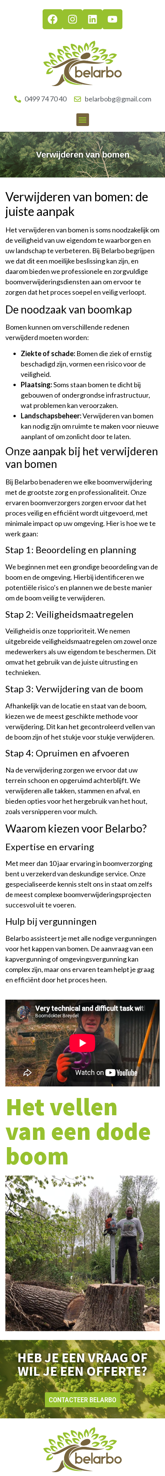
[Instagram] (72, 19)
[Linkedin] (92, 19)
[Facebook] (53, 19)
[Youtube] (112, 19)
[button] (82, 119)
